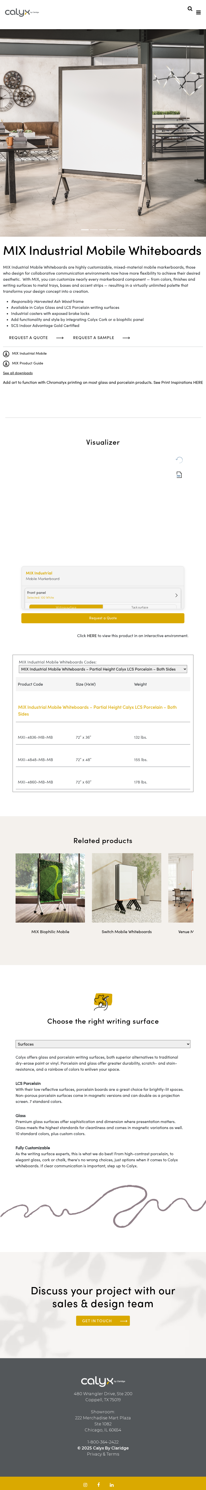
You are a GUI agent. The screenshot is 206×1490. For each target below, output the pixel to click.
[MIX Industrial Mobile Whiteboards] (85, 230)
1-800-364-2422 (103, 1442)
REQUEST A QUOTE (28, 337)
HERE (92, 635)
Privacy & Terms (103, 1454)
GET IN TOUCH (97, 1320)
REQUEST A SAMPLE (93, 337)
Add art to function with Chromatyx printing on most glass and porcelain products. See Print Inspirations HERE (103, 382)
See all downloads (18, 373)
